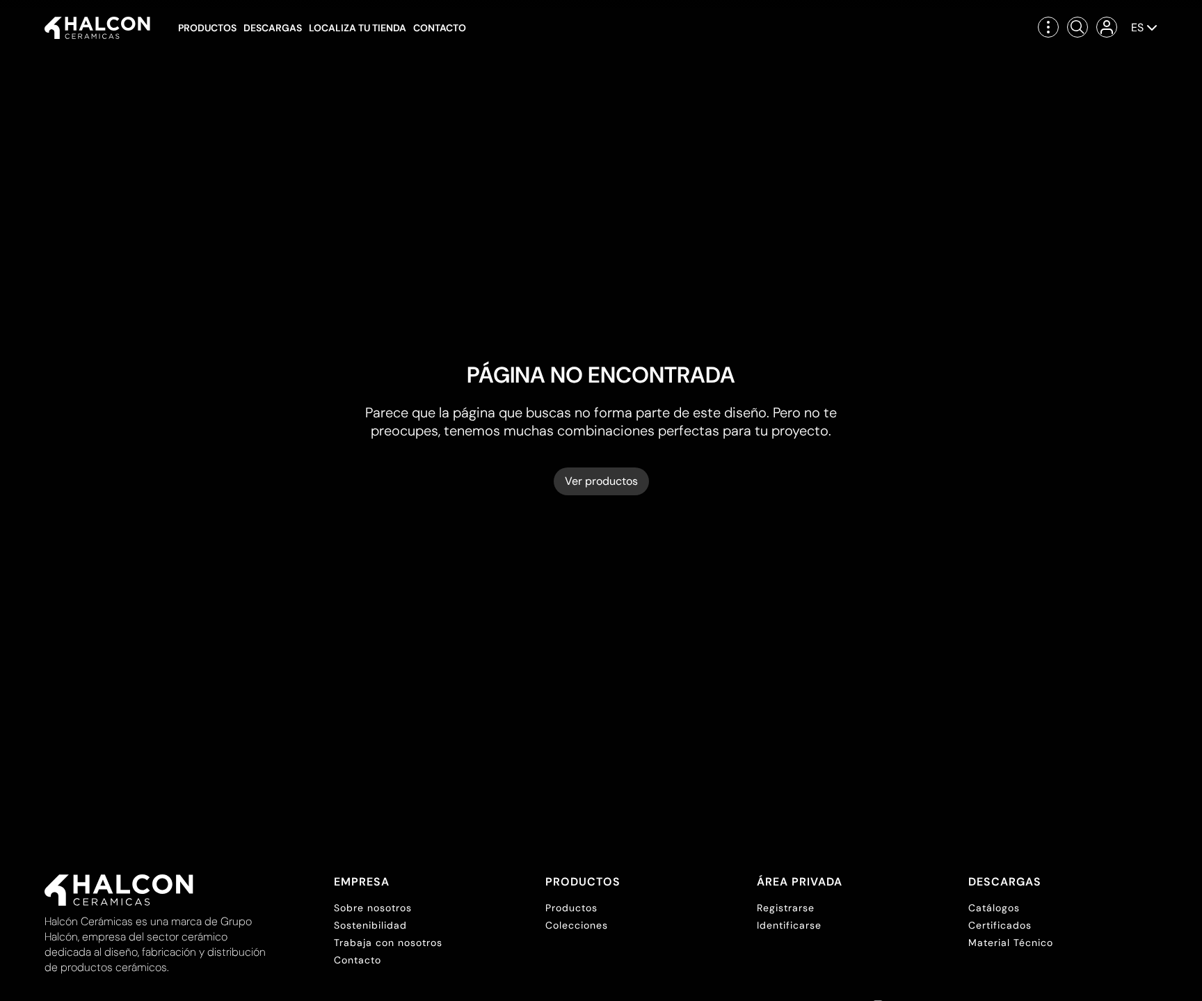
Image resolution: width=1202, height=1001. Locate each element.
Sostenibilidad (370, 925)
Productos (207, 28)
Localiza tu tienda (357, 28)
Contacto (439, 28)
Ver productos (601, 481)
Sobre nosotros (373, 908)
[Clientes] (1106, 27)
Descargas (272, 28)
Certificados (1000, 925)
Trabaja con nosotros (388, 942)
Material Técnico (1010, 942)
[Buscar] (1077, 27)
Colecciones (576, 925)
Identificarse (789, 925)
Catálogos (994, 908)
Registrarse (786, 908)
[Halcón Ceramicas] (97, 28)
